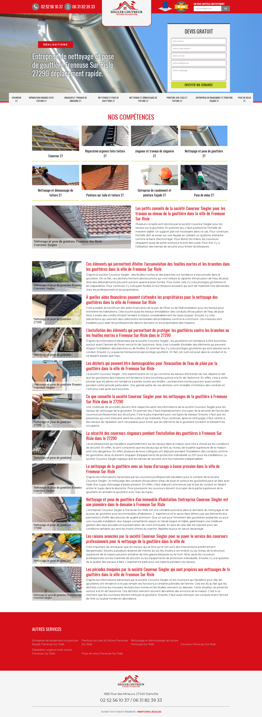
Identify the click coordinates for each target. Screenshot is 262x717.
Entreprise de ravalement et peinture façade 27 (214, 99)
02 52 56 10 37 (51, 6)
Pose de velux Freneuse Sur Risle (102, 653)
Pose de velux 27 (244, 99)
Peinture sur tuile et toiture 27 (177, 99)
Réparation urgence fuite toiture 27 (41, 99)
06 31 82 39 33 (83, 6)
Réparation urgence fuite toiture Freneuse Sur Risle (52, 651)
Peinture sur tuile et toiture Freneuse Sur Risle (105, 642)
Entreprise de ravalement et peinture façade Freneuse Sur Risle (55, 642)
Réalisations (55, 44)
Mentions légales (149, 711)
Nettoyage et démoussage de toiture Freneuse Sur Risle (154, 642)
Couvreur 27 (16, 99)
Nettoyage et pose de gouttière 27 (108, 99)
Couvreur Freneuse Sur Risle (198, 644)
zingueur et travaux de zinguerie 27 (75, 99)
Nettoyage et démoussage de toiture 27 (143, 99)
